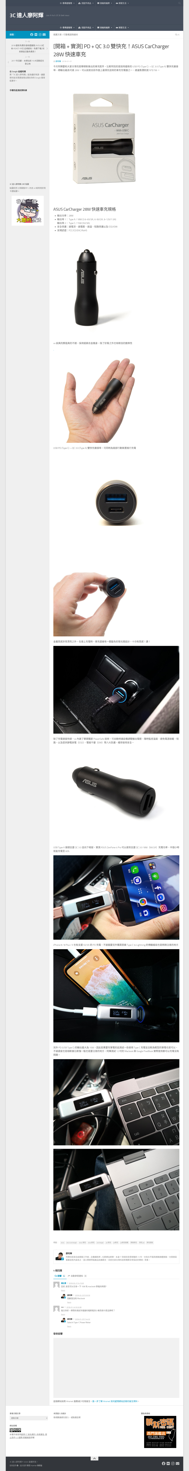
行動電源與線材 (71, 34)
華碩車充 (134, 1242)
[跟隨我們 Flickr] (35, 34)
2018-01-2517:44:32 (82, 1319)
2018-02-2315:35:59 (82, 1295)
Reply (63, 1290)
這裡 (78, 1417)
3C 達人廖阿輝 (26, 15)
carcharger (100, 1242)
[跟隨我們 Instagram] (40, 34)
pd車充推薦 (124, 1242)
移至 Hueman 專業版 (34, 1466)
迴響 (61, 1276)
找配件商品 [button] (86, 3)
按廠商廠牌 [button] (105, 3)
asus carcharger (72, 1242)
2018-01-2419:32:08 (73, 1307)
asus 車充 (82, 1242)
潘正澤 (63, 1283)
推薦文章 (57, 34)
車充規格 (150, 1242)
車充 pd (141, 1242)
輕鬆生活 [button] (122, 3)
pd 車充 (108, 1242)
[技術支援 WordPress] (17, 1465)
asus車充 (91, 1242)
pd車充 (115, 1242)
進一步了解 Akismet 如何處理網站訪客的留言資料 (114, 1401)
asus (62, 1242)
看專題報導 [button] (67, 3)
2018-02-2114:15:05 (76, 1283)
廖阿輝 (58, 61)
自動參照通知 (78, 1276)
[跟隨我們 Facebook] (31, 34)
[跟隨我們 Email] (44, 34)
